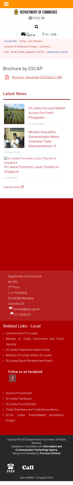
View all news (12, 187)
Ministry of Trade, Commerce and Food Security (34, 341)
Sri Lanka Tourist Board (21, 404)
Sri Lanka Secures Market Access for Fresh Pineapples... (46, 112)
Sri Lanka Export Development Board (29, 360)
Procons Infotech (50, 453)
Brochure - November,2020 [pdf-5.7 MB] (37, 77)
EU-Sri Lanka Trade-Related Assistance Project (34, 417)
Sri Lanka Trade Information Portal (28, 349)
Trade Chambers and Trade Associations (32, 409)
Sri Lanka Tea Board (18, 398)
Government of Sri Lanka (22, 333)
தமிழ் (54, 34)
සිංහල (46, 34)
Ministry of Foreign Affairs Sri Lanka (29, 355)
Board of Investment (19, 393)
